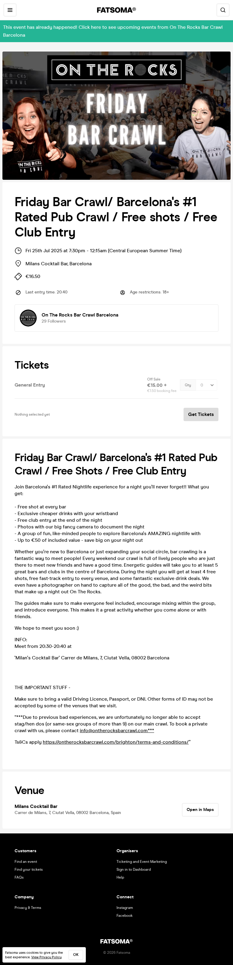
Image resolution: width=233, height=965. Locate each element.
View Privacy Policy (46, 957)
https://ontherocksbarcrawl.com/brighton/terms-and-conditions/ (116, 742)
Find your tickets (29, 869)
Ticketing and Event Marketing (141, 861)
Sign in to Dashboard (133, 869)
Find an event (26, 861)
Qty (188, 385)
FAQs (19, 877)
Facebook (124, 915)
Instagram (124, 908)
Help (120, 877)
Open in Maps (200, 809)
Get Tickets (201, 414)
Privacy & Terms (28, 908)
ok (76, 955)
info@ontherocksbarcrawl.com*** (117, 730)
